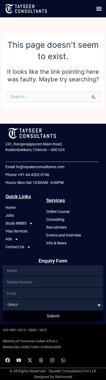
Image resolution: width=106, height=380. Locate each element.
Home (10, 207)
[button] (98, 8)
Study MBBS (15, 223)
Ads (8, 239)
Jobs (9, 215)
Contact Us (14, 247)
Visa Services (16, 231)
